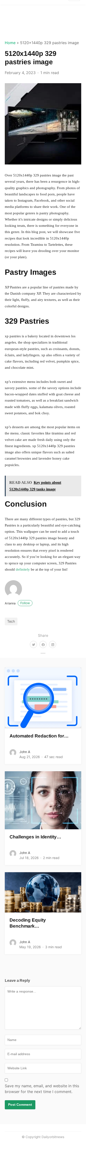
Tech (11, 621)
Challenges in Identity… (35, 836)
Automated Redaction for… (39, 735)
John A (24, 752)
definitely (23, 569)
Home (10, 42)
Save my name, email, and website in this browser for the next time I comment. (42, 1088)
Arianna (17, 603)
